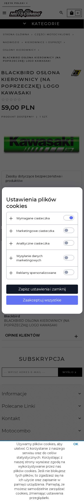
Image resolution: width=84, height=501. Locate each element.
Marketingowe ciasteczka (35, 231)
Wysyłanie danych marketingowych (29, 258)
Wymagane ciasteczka (33, 218)
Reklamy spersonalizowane (36, 272)
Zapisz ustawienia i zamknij (42, 289)
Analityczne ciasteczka (33, 243)
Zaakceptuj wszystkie (42, 300)
